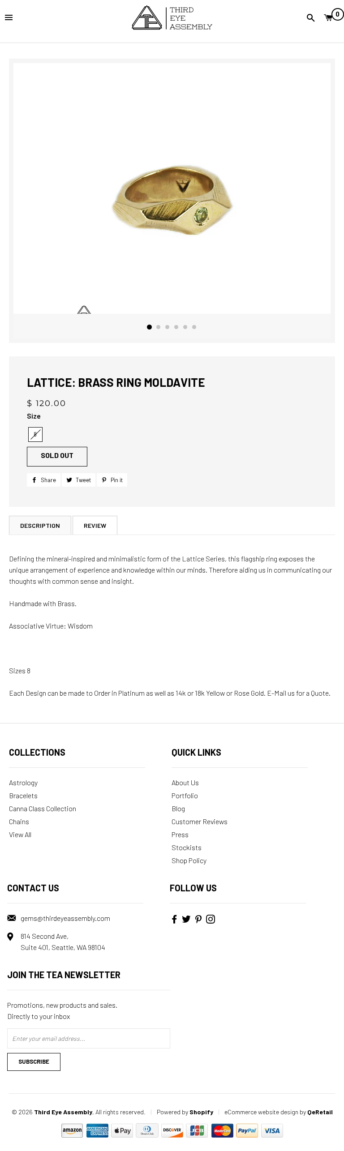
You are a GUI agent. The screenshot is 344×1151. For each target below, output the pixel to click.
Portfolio (185, 795)
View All (20, 834)
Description (40, 525)
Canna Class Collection (42, 808)
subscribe (33, 1061)
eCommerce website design (261, 1112)
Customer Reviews (200, 821)
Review (95, 525)
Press (180, 834)
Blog (178, 808)
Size (34, 415)
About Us (185, 782)
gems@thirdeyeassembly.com (65, 918)
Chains (19, 821)
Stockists (187, 847)
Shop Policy (189, 860)
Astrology (23, 782)
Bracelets (23, 795)
